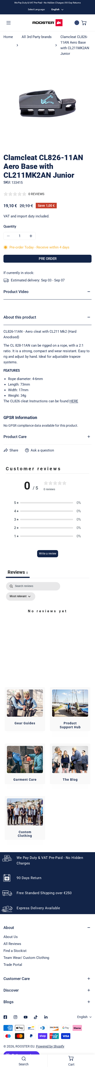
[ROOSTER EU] (47, 23)
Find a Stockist (15, 951)
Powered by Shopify (50, 1046)
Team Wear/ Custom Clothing (26, 958)
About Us (10, 937)
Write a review (47, 553)
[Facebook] (5, 1017)
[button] (84, 23)
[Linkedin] (46, 1017)
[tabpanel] (47, 621)
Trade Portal (12, 965)
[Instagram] (15, 1017)
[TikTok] (36, 1017)
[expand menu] (8, 23)
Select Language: (36, 9)
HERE (73, 401)
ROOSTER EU (24, 1046)
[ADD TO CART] (47, 259)
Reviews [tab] (18, 572)
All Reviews (12, 944)
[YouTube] (26, 1017)
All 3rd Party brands (37, 37)
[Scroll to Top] (86, 1042)
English (55, 9)
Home (8, 37)
